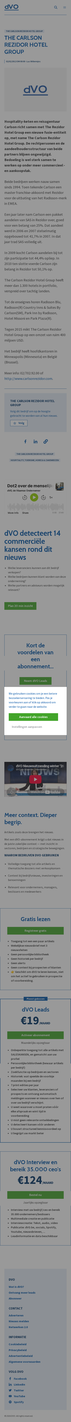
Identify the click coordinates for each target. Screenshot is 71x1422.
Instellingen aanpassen (27, 727)
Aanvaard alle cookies (33, 717)
